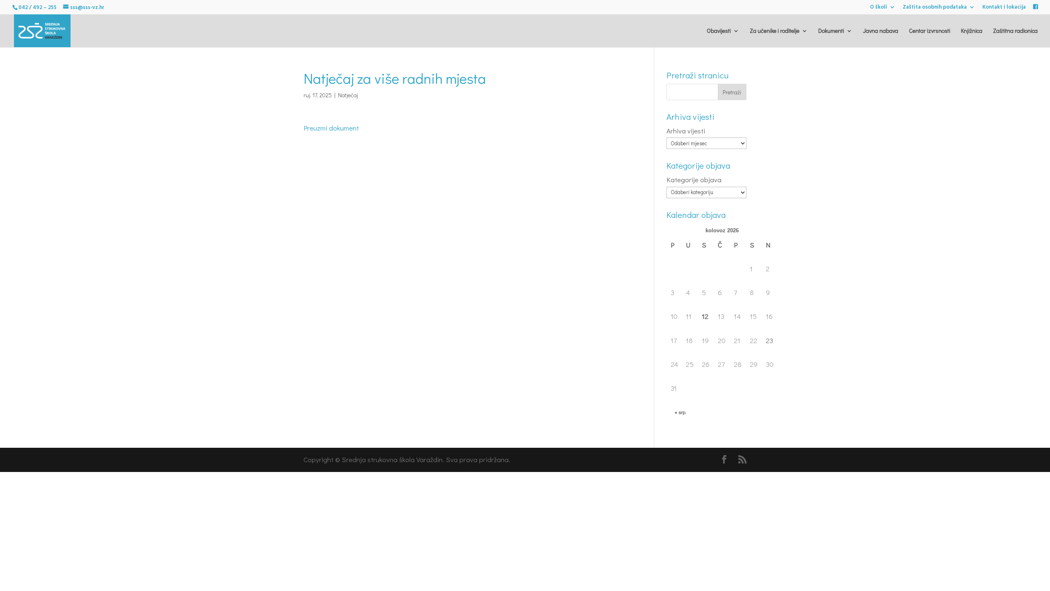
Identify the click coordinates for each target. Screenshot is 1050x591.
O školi (878, 8)
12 (705, 316)
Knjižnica (971, 31)
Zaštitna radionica (1015, 31)
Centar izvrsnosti (929, 31)
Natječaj (348, 95)
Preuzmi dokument (331, 128)
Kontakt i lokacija (1004, 8)
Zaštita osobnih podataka (935, 8)
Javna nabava (880, 31)
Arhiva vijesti (686, 130)
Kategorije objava (694, 179)
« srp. (680, 412)
